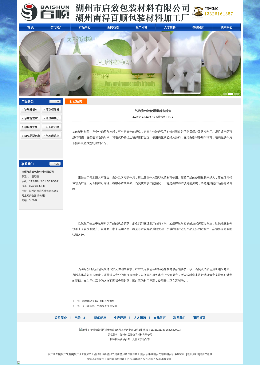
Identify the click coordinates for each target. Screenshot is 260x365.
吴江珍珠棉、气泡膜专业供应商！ (100, 305)
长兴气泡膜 (146, 359)
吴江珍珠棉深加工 (84, 354)
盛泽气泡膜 (113, 354)
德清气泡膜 (206, 354)
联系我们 (226, 27)
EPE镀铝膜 (52, 126)
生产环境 (141, 27)
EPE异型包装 (32, 135)
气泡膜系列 (52, 135)
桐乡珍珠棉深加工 (176, 354)
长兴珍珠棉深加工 (163, 359)
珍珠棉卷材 (52, 109)
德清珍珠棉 (193, 354)
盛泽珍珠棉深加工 (130, 354)
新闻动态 (113, 27)
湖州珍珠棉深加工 (117, 359)
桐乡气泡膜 (159, 354)
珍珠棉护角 (31, 126)
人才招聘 (169, 27)
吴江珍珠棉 (54, 354)
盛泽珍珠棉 (100, 354)
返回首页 (199, 317)
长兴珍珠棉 (134, 359)
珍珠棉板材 (31, 109)
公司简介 (56, 27)
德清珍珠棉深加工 (97, 359)
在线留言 (198, 27)
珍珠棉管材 (31, 118)
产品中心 (84, 27)
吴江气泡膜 (67, 354)
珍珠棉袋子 (52, 118)
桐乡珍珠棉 (146, 354)
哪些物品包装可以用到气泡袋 (98, 301)
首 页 (30, 27)
